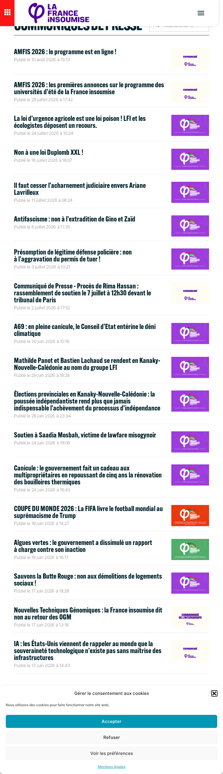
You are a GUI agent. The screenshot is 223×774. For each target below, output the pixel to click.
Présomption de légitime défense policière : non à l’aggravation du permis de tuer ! (73, 255)
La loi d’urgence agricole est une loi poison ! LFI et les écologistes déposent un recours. (80, 122)
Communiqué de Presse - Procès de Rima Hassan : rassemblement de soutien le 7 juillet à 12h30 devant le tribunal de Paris (82, 292)
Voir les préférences (111, 753)
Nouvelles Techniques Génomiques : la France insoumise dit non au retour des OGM (88, 613)
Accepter (111, 721)
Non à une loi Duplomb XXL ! (48, 152)
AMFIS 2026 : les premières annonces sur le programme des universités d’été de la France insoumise (89, 88)
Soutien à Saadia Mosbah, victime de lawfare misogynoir (85, 434)
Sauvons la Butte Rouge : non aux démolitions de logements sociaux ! (88, 579)
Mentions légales (111, 766)
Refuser (111, 737)
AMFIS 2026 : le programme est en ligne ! (66, 51)
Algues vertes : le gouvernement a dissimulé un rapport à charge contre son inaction (83, 546)
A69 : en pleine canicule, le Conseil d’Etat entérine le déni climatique (85, 330)
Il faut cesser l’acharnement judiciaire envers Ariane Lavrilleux (80, 189)
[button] (214, 693)
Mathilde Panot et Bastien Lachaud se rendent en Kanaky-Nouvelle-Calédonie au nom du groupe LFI (87, 364)
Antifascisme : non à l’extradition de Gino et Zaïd (74, 218)
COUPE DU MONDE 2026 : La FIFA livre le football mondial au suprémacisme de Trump (88, 512)
